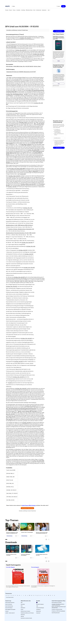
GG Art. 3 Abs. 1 (37, 66)
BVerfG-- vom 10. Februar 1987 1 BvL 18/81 (27, 411)
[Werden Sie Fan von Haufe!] (36, 602)
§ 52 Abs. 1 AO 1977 (12, 186)
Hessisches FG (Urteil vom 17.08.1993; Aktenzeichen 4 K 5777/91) (21, 71)
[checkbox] (53, 140)
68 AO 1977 (35, 171)
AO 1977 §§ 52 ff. (29, 66)
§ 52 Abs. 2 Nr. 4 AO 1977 (25, 37)
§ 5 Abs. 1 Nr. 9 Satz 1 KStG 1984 (17, 168)
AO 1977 (26, 94)
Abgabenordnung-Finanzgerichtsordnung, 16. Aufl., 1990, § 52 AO (20, 233)
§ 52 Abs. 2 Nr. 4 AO (27, 208)
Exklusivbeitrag (9, 535)
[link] (6, 10)
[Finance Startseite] (7, 6)
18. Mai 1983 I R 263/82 (25, 144)
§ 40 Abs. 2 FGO (23, 122)
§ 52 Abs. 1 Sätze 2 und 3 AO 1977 (28, 184)
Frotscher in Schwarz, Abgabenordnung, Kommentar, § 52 (21, 229)
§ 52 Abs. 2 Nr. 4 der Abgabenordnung (14, 94)
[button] (63, 6)
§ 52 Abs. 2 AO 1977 (23, 250)
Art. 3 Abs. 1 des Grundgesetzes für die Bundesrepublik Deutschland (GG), (25, 408)
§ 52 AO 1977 (23, 174)
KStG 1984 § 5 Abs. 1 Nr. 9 (19, 66)
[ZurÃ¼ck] (46, 539)
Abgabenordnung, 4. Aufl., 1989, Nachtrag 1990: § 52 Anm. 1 (19, 225)
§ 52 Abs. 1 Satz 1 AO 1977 (14, 176)
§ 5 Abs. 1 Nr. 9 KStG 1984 (33, 150)
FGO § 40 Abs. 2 (9, 66)
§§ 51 (30, 171)
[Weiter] (48, 539)
